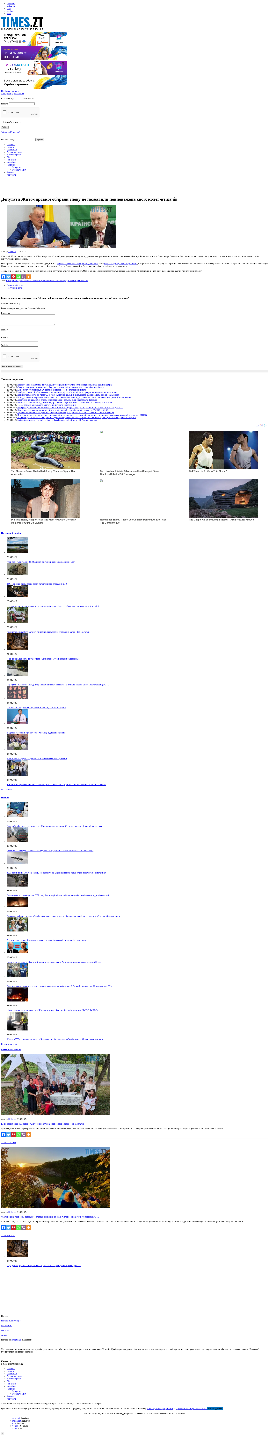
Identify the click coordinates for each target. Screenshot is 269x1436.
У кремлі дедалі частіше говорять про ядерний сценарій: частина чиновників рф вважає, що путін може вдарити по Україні (76, 417)
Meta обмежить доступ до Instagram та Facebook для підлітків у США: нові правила (57, 420)
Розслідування (19, 170)
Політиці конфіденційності (160, 1408)
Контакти (11, 175)
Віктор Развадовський (16, 280)
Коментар (5, 313)
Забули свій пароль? (10, 132)
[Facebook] (3, 276)
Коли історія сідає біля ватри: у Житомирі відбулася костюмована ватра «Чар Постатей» (49, 632)
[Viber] (23, 276)
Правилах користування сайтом (191, 1408)
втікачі (30, 280)
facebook (11, 3)
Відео (9, 157)
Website (4, 345)
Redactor (12, 1119)
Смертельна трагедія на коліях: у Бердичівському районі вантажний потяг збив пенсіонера (60, 387)
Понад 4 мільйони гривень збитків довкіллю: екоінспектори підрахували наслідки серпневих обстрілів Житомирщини (74, 397)
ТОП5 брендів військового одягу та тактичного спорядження (46, 405)
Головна (11, 144)
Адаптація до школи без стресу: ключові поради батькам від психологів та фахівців (57, 400)
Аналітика (12, 149)
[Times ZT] (134, 24)
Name (4, 330)
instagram (11, 6)
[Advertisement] (134, 186)
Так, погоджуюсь (215, 1409)
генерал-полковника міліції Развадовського (77, 263)
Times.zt (12, 251)
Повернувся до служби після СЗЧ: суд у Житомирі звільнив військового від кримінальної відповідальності (68, 395)
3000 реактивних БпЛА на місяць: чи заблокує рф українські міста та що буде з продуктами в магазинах (67, 392)
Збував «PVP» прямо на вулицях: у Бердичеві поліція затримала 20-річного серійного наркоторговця (65, 412)
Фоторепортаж (14, 154)
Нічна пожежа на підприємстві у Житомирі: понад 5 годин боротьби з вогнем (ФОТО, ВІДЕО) (62, 410)
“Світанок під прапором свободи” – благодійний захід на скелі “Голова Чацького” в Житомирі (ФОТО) (50, 1217)
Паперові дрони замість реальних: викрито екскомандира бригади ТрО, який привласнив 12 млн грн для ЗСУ (70, 407)
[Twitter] (8, 276)
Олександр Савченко (78, 280)
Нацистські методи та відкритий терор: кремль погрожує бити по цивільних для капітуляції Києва (64, 402)
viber (9, 13)
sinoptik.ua (16, 1340)
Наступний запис (15, 288)
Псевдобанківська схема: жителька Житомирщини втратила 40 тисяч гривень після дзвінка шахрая (64, 385)
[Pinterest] (13, 276)
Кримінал (11, 162)
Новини (10, 147)
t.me (9, 8)
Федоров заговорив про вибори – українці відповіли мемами (36, 733)
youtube (10, 11)
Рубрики (11, 165)
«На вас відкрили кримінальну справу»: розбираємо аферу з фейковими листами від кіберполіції (53, 606)
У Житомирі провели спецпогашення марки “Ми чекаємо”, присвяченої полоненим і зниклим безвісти (56, 784)
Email (4, 337)
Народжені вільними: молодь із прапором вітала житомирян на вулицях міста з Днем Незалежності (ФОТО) (58, 684)
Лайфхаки (11, 160)
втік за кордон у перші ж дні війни (120, 263)
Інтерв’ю (16, 167)
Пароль (4, 104)
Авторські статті (14, 152)
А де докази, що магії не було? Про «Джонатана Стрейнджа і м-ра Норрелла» (44, 659)
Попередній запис (15, 285)
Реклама (11, 172)
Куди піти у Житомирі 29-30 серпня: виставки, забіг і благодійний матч (51, 390)
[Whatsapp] (18, 276)
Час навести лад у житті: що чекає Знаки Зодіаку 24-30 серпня (36, 707)
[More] (29, 276)
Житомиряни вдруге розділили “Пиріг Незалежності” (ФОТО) (37, 758)
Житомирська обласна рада (55, 280)
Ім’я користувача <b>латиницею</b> (18, 98)
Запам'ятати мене (12, 122)
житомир (38, 280)
